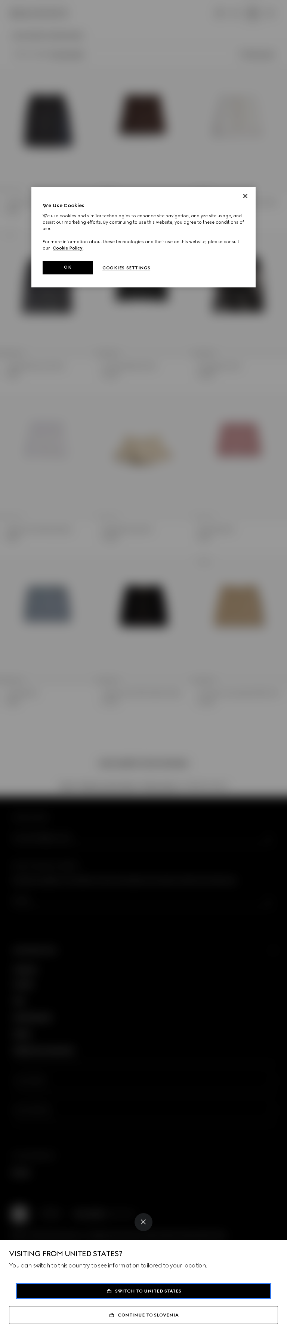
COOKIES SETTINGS (126, 267)
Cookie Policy (68, 248)
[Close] (143, 1222)
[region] (143, 237)
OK (67, 267)
